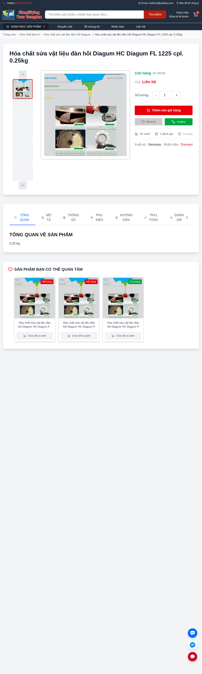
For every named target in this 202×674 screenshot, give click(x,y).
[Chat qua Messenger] (192, 645)
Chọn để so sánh (37, 335)
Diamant (187, 144)
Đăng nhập (183, 12)
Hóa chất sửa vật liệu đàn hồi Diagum (67, 34)
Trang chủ (9, 34)
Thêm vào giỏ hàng (166, 110)
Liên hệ (140, 26)
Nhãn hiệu (117, 26)
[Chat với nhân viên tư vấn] (192, 656)
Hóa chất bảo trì (30, 34)
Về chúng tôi (92, 26)
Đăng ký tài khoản (179, 16)
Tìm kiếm (155, 14)
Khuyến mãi (64, 26)
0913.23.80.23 (24, 3)
